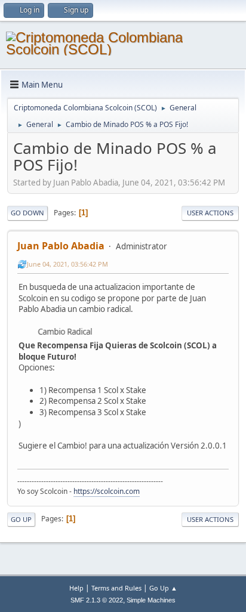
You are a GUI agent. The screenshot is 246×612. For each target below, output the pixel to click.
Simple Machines (151, 600)
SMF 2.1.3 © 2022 (96, 600)
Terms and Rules (116, 587)
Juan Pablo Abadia (60, 245)
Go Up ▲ (163, 587)
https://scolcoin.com (106, 491)
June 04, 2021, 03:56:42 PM (67, 263)
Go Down (27, 212)
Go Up (21, 519)
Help (76, 587)
